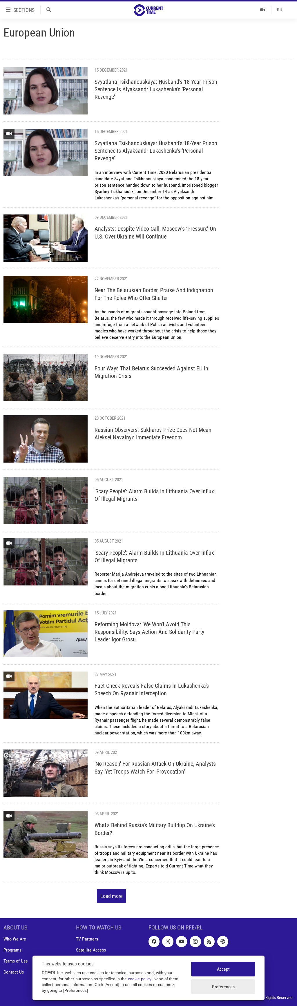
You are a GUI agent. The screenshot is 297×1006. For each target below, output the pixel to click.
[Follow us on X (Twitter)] (167, 941)
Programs (12, 950)
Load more (111, 896)
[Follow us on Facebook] (154, 941)
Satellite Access (91, 950)
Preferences (223, 986)
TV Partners (87, 939)
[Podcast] (222, 941)
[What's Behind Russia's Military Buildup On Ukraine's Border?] (45, 834)
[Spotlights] (262, 10)
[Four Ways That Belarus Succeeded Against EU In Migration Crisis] (45, 377)
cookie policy (139, 979)
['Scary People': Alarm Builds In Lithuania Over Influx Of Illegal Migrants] (45, 500)
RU (279, 9)
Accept (223, 969)
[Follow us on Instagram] (195, 941)
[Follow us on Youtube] (181, 941)
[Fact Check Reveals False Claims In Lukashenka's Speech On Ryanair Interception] (45, 695)
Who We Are (14, 939)
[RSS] (209, 941)
